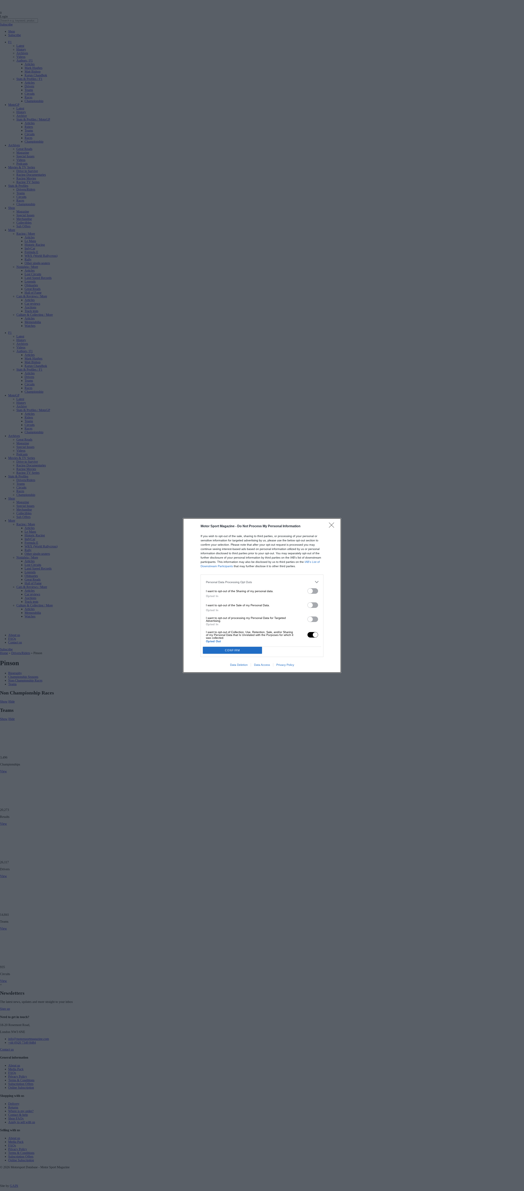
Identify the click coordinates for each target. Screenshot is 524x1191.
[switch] (312, 591)
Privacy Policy (285, 664)
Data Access (262, 664)
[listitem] (262, 582)
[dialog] (262, 595)
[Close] (333, 526)
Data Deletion (239, 664)
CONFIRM (232, 650)
